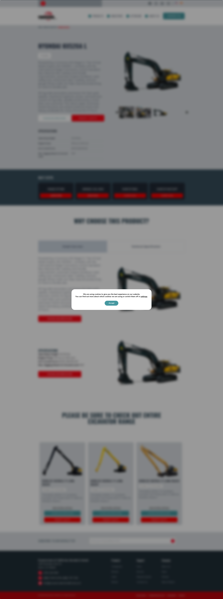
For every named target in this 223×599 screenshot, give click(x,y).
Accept (111, 303)
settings (144, 296)
